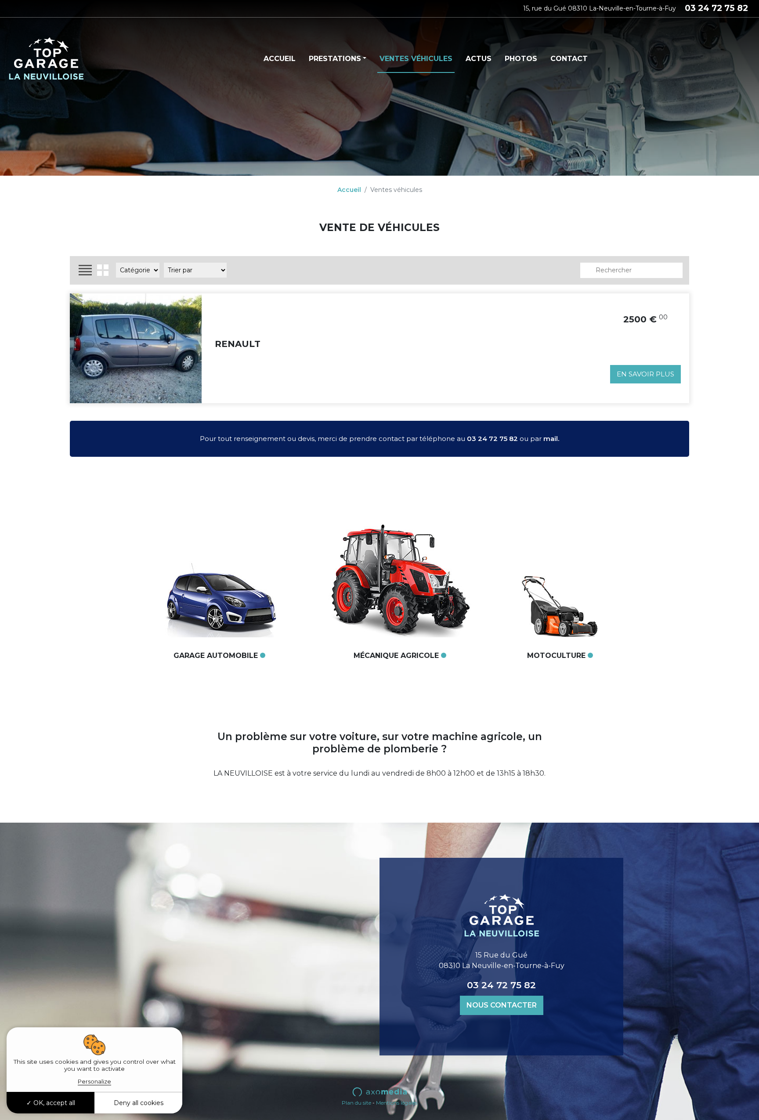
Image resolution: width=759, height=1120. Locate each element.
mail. (551, 438)
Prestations (335, 58)
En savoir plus (645, 374)
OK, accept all (53, 1103)
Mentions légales (396, 1102)
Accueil (280, 58)
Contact (569, 58)
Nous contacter (501, 1005)
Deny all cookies (138, 1103)
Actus (479, 58)
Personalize (94, 1081)
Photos (521, 58)
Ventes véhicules (416, 58)
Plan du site (356, 1102)
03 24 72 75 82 (716, 8)
